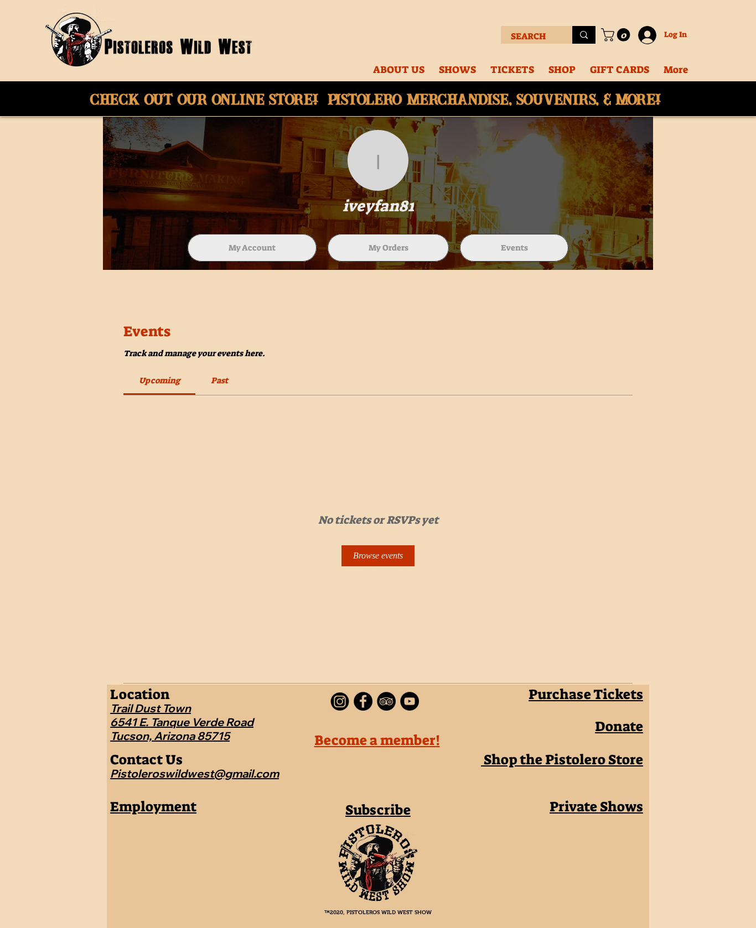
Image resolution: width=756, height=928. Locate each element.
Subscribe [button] (378, 810)
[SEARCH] (584, 35)
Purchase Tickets (586, 694)
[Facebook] (363, 701)
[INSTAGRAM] (339, 701)
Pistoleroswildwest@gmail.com (194, 773)
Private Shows (596, 806)
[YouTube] (409, 701)
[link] (159, 380)
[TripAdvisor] (386, 701)
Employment (153, 806)
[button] (617, 34)
